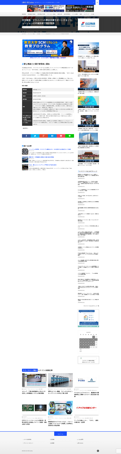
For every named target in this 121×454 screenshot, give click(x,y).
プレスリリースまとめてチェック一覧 (91, 305)
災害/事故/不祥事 (41, 14)
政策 (81, 14)
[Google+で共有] (43, 136)
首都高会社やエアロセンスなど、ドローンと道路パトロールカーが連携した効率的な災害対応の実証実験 (60, 423)
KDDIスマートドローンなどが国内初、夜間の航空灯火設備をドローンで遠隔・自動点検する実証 (34, 422)
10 (80, 342)
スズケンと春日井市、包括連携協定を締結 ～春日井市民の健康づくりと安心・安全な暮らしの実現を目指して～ (88, 241)
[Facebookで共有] (26, 136)
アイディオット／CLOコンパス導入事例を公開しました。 (88, 226)
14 (91, 342)
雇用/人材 (60, 14)
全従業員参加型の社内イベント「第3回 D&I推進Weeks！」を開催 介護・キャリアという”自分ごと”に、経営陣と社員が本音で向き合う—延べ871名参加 (88, 183)
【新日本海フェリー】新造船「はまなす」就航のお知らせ (88, 214)
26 (85, 347)
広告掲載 (52, 439)
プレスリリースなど (52, 27)
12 (85, 342)
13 (88, 342)
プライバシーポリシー (28, 443)
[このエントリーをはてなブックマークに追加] (52, 136)
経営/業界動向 (67, 14)
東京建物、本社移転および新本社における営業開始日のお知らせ (88, 202)
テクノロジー (44, 27)
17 (80, 344)
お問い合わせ (80, 443)
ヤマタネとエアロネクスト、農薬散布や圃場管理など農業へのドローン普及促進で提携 (86, 394)
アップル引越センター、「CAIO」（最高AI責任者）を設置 (86, 421)
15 (93, 342)
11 (83, 342)
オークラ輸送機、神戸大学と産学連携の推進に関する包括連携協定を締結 (88, 261)
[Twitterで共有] (35, 136)
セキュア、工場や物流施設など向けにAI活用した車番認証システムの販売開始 (33, 392)
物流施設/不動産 (31, 14)
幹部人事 (91, 418)
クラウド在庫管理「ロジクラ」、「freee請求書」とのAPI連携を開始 (88, 274)
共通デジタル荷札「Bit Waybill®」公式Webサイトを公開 (88, 196)
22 (93, 344)
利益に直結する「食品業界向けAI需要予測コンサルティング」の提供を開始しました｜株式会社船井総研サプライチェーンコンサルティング (88, 280)
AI (75, 418)
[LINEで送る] (69, 136)
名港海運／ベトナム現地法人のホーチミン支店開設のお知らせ (88, 248)
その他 (92, 14)
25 (83, 347)
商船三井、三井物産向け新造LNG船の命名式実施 (41, 157)
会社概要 (52, 443)
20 (88, 344)
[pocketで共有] (61, 136)
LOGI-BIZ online (29, 450)
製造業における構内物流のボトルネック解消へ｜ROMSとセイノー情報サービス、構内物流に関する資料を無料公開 (88, 175)
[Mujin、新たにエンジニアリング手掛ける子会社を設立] (25, 167)
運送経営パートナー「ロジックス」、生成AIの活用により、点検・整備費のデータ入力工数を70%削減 (88, 294)
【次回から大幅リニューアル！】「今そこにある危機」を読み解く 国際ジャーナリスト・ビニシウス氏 (88, 111)
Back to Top (60, 434)
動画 (36, 418)
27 (88, 347)
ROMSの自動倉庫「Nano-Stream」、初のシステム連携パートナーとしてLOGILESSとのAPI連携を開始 (88, 254)
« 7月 (80, 351)
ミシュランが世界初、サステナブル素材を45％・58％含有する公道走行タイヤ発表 (50, 149)
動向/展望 (89, 390)
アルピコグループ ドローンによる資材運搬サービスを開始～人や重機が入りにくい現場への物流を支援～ (88, 267)
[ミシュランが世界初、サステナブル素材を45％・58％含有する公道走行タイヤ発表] (25, 151)
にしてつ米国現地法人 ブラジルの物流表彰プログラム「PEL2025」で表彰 (88, 190)
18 (83, 344)
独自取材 (24, 14)
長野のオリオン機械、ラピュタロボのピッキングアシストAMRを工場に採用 (60, 392)
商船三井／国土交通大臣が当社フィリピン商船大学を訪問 (88, 300)
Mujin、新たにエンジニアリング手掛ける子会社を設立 (43, 164)
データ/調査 (75, 14)
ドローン (77, 390)
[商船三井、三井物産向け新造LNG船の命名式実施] (25, 159)
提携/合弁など (94, 390)
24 (80, 347)
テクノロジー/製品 (51, 14)
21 (91, 344)
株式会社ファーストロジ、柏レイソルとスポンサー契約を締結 (88, 220)
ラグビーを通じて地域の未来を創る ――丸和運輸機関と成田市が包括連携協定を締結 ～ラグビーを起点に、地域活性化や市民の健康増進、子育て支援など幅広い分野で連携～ (88, 233)
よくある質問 (80, 439)
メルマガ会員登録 (27, 439)
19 (85, 344)
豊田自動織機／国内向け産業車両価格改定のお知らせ (88, 208)
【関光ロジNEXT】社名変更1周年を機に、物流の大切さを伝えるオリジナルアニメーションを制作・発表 (88, 287)
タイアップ (86, 14)
